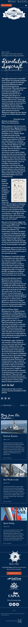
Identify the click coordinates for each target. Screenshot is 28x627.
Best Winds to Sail (11, 479)
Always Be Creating (13, 621)
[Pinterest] (17, 604)
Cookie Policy (21, 613)
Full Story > (7, 458)
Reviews (20, 54)
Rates (7, 54)
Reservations (13, 54)
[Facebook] (10, 604)
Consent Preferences (5, 615)
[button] (26, 5)
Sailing (15, 56)
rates (8, 389)
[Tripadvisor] (14, 604)
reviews (18, 391)
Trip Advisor (20, 56)
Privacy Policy (15, 613)
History (4, 54)
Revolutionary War (7, 56)
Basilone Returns (10, 436)
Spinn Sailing (8, 523)
